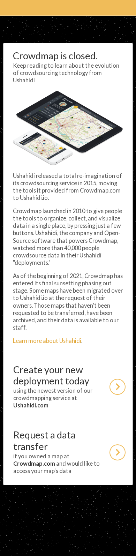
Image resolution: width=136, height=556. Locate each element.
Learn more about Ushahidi (47, 340)
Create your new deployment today (52, 386)
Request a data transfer (56, 451)
